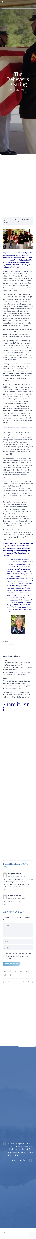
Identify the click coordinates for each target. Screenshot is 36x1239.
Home (12, 89)
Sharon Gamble (6, 221)
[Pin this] (26, 971)
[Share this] (10, 971)
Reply (4, 889)
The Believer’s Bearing (18, 91)
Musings (20, 89)
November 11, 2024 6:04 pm (16, 876)
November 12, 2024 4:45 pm (16, 898)
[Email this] (5, 971)
